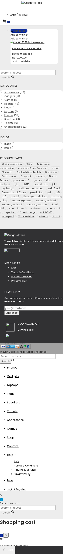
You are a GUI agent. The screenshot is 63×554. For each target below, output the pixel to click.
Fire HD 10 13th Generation (26, 48)
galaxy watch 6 (20, 180)
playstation (36, 192)
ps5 (58, 192)
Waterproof (8, 216)
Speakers (9, 119)
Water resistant (26, 216)
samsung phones (21, 200)
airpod (55, 168)
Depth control (9, 176)
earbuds (40, 176)
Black (7, 144)
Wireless (43, 216)
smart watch (35, 208)
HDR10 (26, 184)
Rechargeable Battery (35, 196)
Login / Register (19, 14)
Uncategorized (13, 127)
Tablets (8, 123)
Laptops (9, 111)
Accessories (11, 92)
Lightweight (8, 188)
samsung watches (36, 204)
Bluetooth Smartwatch (29, 172)
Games (8, 100)
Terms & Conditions (22, 272)
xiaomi (56, 216)
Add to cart (20, 31)
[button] (19, 35)
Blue (6, 148)
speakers (11, 212)
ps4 (49, 192)
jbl (53, 184)
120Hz (29, 164)
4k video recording (12, 164)
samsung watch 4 (46, 200)
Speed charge (27, 212)
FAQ (13, 267)
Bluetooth (7, 172)
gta (16, 184)
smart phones (16, 208)
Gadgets (9, 96)
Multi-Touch (54, 188)
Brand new (51, 172)
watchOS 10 (46, 212)
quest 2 (15, 196)
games (38, 180)
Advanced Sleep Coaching (32, 168)
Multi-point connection (31, 188)
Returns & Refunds (21, 276)
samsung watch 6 (12, 204)
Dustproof (26, 176)
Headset (9, 103)
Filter (9, 550)
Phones (8, 115)
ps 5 (4, 196)
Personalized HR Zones (14, 192)
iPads (7, 107)
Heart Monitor (41, 184)
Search (5, 77)
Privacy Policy (19, 281)
